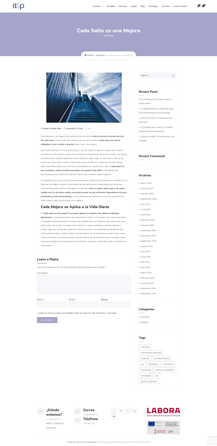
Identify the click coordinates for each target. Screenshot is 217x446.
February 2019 (147, 278)
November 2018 (148, 293)
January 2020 (147, 225)
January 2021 (147, 188)
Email (72, 299)
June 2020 (146, 209)
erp (142, 364)
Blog (143, 6)
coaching (145, 347)
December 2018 (148, 288)
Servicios (97, 6)
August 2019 (147, 246)
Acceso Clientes (180, 6)
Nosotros (123, 6)
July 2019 (145, 251)
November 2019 (148, 236)
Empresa (100, 55)
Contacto (165, 6)
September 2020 (149, 199)
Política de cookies (141, 442)
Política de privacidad (120, 442)
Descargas (153, 6)
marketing (146, 370)
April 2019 (145, 267)
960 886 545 (89, 423)
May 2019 (145, 262)
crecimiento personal (151, 352)
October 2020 (147, 193)
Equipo (134, 6)
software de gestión (164, 370)
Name (40, 299)
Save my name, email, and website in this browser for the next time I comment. (78, 313)
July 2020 (145, 204)
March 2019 (146, 272)
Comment (42, 273)
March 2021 (146, 183)
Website (104, 299)
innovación (168, 364)
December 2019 (148, 230)
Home (90, 55)
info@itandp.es (90, 414)
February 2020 (148, 220)
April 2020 (146, 214)
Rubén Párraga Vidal (52, 128)
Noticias (144, 322)
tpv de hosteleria (149, 381)
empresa (145, 358)
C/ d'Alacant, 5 (53, 419)
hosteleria (153, 364)
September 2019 (148, 241)
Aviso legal (103, 442)
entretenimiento (162, 358)
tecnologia (146, 375)
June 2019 (146, 257)
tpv (156, 375)
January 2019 (147, 283)
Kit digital (111, 6)
